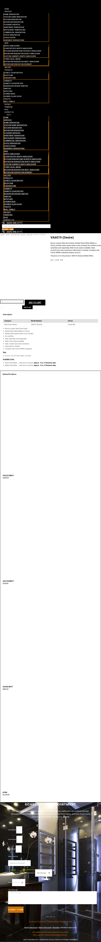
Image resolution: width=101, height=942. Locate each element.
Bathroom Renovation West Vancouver (21, 62)
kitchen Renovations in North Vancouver (22, 51)
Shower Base (9, 94)
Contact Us (9, 112)
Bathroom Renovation (13, 22)
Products (8, 70)
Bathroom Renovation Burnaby (18, 64)
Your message (13, 890)
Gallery (7, 67)
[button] (26, 114)
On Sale (7, 104)
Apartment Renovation (14, 27)
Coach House (9, 37)
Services (8, 11)
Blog (6, 110)
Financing (8, 107)
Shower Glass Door (13, 96)
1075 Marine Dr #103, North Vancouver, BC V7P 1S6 (50, 932)
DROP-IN (29, 234)
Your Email (12, 849)
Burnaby (56, 928)
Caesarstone (10, 78)
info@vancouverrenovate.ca (56, 935)
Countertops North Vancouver (18, 48)
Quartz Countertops (13, 73)
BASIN (23, 234)
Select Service (13, 856)
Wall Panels (9, 101)
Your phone (12, 839)
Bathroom (15, 234)
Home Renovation (11, 14)
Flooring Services (12, 25)
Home (6, 9)
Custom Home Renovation (15, 17)
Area (6, 43)
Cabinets (8, 81)
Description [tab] (7, 314)
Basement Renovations (14, 40)
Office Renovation (12, 35)
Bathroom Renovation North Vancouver (22, 54)
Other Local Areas (12, 59)
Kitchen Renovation (12, 19)
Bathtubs (8, 91)
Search (48, 226)
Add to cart (35, 302)
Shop (8, 234)
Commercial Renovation (14, 32)
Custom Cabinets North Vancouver (20, 56)
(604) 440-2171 (38, 935)
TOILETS (7, 99)
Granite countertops (13, 83)
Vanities (7, 89)
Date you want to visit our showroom (21, 873)
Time (10, 882)
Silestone (8, 75)
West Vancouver (45, 928)
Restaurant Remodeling (14, 30)
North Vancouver (12, 46)
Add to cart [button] (6, 482)
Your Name (12, 830)
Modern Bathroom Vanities (16, 86)
